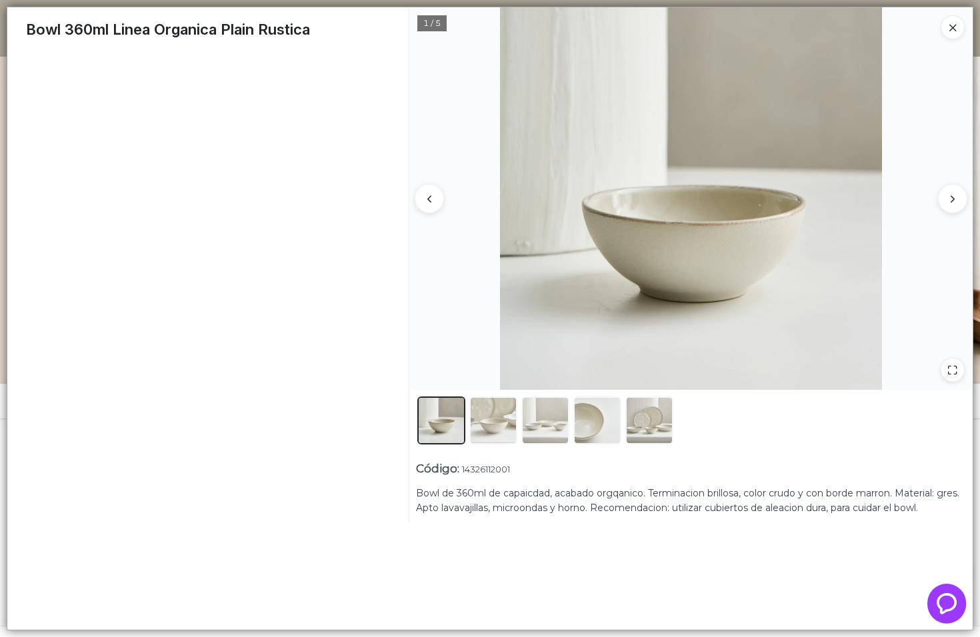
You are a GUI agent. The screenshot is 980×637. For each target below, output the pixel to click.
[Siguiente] (952, 198)
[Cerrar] (953, 27)
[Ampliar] (953, 370)
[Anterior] (429, 198)
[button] (441, 420)
